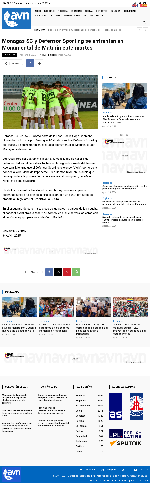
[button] (144, 22)
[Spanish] (144, 5)
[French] (139, 5)
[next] (145, 29)
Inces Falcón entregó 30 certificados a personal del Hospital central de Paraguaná (124, 202)
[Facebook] (130, 3)
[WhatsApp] (76, 272)
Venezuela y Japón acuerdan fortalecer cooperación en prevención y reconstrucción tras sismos (17, 427)
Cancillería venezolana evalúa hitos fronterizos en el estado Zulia (17, 413)
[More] (39, 63)
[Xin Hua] (136, 406)
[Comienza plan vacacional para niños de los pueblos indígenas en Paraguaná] (56, 307)
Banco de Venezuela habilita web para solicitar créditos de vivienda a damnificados (52, 397)
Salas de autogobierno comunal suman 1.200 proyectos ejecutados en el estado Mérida (122, 220)
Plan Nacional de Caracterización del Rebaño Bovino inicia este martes (52, 410)
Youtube (143, 470)
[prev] (139, 29)
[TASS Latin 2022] (115, 406)
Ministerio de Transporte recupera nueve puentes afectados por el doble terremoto (14, 399)
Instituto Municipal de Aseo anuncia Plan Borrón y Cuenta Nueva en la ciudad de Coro (123, 119)
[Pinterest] (67, 272)
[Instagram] (102, 470)
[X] (58, 272)
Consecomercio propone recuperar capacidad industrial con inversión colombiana (53, 423)
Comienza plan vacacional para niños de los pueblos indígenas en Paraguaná (124, 187)
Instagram (111, 470)
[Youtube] (135, 470)
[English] (134, 5)
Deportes (9, 54)
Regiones (107, 112)
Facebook (90, 470)
